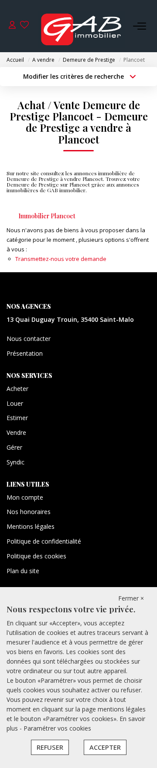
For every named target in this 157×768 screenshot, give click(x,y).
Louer (15, 403)
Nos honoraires (29, 512)
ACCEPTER (105, 747)
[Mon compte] (12, 26)
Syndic (15, 462)
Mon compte (25, 497)
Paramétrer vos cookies (57, 728)
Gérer (14, 447)
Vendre (16, 432)
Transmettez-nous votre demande (60, 259)
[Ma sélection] (24, 26)
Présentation (25, 353)
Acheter (17, 388)
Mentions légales (31, 526)
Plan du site (23, 571)
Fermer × (131, 598)
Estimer (17, 418)
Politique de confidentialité (44, 541)
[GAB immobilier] (81, 26)
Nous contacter (29, 338)
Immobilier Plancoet (46, 216)
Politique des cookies (36, 556)
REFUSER (50, 747)
